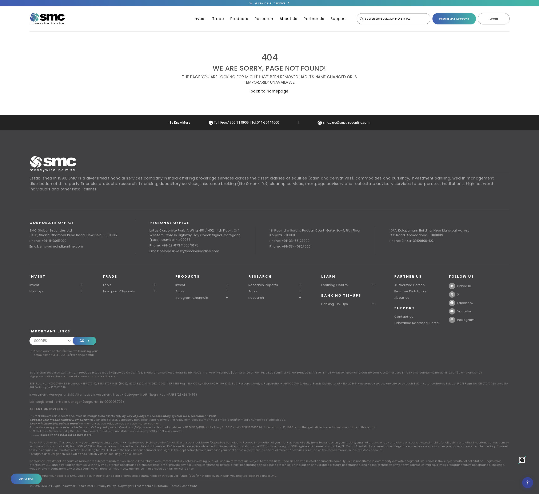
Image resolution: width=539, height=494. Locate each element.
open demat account (454, 18)
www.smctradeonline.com (99, 376)
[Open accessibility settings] (527, 482)
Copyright (125, 486)
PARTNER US (408, 276)
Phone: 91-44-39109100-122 (412, 240)
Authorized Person (409, 285)
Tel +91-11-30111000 (217, 372)
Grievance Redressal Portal (416, 323)
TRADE (110, 276)
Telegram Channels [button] (119, 291)
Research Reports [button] (263, 285)
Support (338, 18)
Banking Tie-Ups (341, 295)
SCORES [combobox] (40, 341)
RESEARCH (260, 276)
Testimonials (144, 486)
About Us (288, 18)
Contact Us (404, 317)
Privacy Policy (106, 486)
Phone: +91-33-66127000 (290, 240)
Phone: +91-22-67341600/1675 (174, 245)
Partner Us (314, 18)
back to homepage (269, 91)
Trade (218, 18)
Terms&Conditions (183, 486)
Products (239, 18)
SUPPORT (404, 308)
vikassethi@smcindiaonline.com (356, 372)
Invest (200, 18)
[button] (202, 285)
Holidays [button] (36, 291)
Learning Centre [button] (334, 285)
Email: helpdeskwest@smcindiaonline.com (184, 251)
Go (82, 341)
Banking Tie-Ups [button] (334, 304)
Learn (328, 276)
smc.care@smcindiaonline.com (435, 372)
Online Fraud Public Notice (267, 3)
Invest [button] (34, 285)
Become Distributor (410, 291)
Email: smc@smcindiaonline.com (56, 246)
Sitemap (162, 486)
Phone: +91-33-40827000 (290, 246)
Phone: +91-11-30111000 (47, 240)
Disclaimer (85, 486)
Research (264, 18)
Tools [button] (107, 285)
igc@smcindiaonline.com (49, 376)
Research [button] (256, 298)
